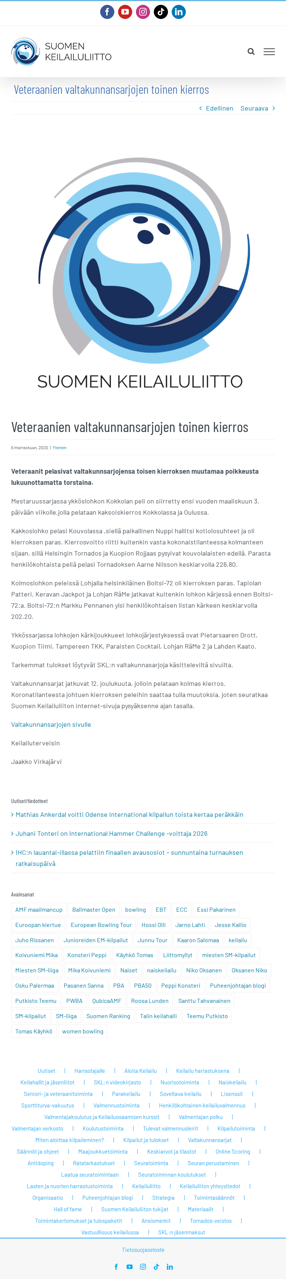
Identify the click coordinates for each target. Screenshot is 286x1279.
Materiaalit (200, 1209)
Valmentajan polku (201, 1116)
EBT (161, 909)
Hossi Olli (154, 924)
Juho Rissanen (34, 939)
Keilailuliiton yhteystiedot (210, 1186)
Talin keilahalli (158, 1015)
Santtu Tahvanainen (204, 1000)
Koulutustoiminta (103, 1128)
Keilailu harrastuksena (202, 1070)
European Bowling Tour (101, 924)
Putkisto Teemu (36, 1000)
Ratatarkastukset (94, 1163)
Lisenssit (232, 1093)
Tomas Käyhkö (34, 1031)
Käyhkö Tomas (134, 954)
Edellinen (219, 108)
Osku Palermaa (34, 985)
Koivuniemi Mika (36, 954)
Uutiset (46, 1070)
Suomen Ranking (108, 1015)
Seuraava (254, 108)
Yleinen (59, 447)
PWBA (74, 1000)
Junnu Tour (153, 939)
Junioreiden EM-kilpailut (96, 939)
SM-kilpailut (30, 1015)
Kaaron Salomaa (198, 939)
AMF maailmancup (39, 909)
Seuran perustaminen (213, 1163)
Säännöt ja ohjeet (38, 1151)
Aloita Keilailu (140, 1070)
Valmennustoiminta (116, 1105)
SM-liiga (66, 1015)
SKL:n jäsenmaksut (181, 1232)
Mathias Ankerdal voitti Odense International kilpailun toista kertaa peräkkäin (130, 814)
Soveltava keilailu (180, 1093)
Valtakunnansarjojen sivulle (51, 724)
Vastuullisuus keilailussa (110, 1232)
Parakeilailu (126, 1093)
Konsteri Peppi (87, 954)
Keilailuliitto (146, 1186)
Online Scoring (233, 1151)
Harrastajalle (89, 1070)
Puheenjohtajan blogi (238, 985)
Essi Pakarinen (216, 909)
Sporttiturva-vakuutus (47, 1105)
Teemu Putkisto (207, 1015)
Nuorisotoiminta (180, 1082)
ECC (181, 909)
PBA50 (143, 985)
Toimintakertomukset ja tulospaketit (78, 1220)
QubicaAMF (106, 1000)
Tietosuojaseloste (143, 1249)
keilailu (238, 939)
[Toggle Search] (251, 51)
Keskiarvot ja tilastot (171, 1151)
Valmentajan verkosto (37, 1128)
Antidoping (41, 1163)
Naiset (128, 969)
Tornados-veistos (211, 1220)
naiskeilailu (162, 969)
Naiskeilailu (233, 1082)
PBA (118, 985)
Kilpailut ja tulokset (146, 1139)
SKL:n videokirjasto (117, 1082)
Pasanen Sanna (84, 985)
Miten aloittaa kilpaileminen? (69, 1139)
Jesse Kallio (231, 924)
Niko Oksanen (204, 969)
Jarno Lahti (190, 924)
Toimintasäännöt (214, 1197)
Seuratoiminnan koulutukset (172, 1174)
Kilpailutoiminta (236, 1128)
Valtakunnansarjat (210, 1139)
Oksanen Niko (249, 969)
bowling (135, 909)
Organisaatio (47, 1197)
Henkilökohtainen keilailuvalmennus (202, 1105)
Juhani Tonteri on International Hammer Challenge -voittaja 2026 (111, 833)
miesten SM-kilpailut (229, 954)
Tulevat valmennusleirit (170, 1128)
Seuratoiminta (151, 1163)
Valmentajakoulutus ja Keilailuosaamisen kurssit (101, 1116)
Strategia (163, 1197)
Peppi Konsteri (180, 985)
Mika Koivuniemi (89, 969)
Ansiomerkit (156, 1220)
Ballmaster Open (93, 909)
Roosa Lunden (150, 1000)
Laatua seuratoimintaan (90, 1174)
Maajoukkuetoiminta (103, 1151)
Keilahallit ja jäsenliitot (47, 1082)
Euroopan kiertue (38, 924)
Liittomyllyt (178, 954)
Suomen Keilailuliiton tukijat (134, 1209)
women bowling (83, 1031)
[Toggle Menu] (269, 51)
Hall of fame (68, 1209)
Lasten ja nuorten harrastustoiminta (70, 1186)
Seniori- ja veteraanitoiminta (58, 1093)
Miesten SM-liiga (36, 969)
